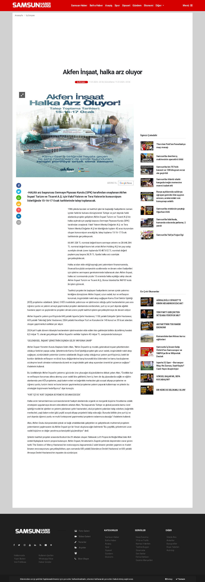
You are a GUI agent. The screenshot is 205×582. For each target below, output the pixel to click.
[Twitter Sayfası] (20, 545)
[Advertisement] (102, 43)
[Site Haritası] (47, 545)
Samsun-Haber (79, 5)
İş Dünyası (30, 15)
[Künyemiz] (76, 553)
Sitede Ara (171, 537)
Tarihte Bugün (142, 547)
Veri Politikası (20, 562)
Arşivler (82, 547)
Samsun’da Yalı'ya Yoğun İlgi (170, 235)
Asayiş (108, 5)
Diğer (159, 5)
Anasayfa (19, 15)
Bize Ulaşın (83, 559)
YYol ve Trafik (142, 540)
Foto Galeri (84, 531)
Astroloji (170, 550)
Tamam (181, 579)
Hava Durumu (142, 537)
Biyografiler (172, 543)
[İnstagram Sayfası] (26, 545)
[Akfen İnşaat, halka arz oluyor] (75, 133)
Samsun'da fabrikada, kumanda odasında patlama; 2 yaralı (171, 222)
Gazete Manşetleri (144, 560)
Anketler (170, 540)
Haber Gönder (45, 562)
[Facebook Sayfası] (15, 545)
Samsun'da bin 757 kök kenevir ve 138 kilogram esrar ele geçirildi (170, 170)
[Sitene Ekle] (52, 545)
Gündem (137, 5)
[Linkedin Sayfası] (36, 545)
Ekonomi (148, 5)
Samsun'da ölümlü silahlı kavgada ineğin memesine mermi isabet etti (169, 182)
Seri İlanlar (141, 553)
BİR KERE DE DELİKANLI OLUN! (170, 390)
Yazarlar (82, 542)
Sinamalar (140, 550)
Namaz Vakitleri (143, 543)
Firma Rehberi (142, 557)
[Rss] (42, 545)
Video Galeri (84, 536)
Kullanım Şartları (46, 555)
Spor (117, 5)
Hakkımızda (19, 555)
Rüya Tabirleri (173, 547)
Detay (169, 579)
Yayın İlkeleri (19, 559)
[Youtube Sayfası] (31, 545)
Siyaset (126, 5)
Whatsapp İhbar (46, 559)
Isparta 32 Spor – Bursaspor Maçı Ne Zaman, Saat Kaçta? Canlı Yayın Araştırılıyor (170, 365)
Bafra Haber (96, 5)
